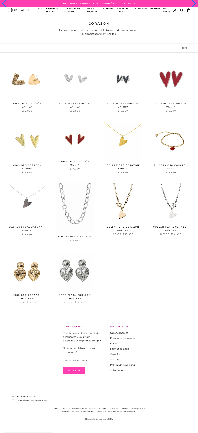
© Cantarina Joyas (24, 396)
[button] (4, 3)
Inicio (40, 8)
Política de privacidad (122, 364)
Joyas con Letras (122, 10)
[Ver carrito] (188, 10)
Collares (108, 8)
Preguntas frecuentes (122, 338)
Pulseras (155, 8)
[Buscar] (181, 10)
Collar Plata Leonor (75, 236)
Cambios (115, 354)
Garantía (115, 359)
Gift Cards (166, 10)
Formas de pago (119, 348)
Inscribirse (74, 370)
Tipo (185, 48)
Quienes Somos (119, 332)
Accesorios (140, 8)
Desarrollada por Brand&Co (99, 419)
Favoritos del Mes (52, 10)
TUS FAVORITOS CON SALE (72, 10)
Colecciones (117, 370)
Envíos (114, 343)
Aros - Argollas (92, 10)
